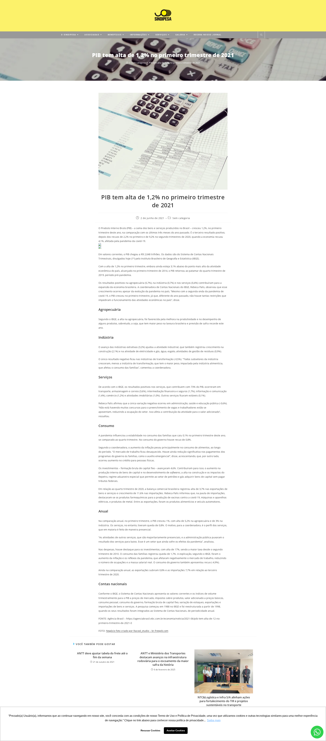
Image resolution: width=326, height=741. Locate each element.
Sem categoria (181, 218)
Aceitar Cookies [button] (176, 730)
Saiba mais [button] (214, 720)
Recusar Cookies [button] (150, 730)
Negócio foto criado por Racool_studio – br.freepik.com (137, 630)
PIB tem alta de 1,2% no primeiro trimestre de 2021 (174, 62)
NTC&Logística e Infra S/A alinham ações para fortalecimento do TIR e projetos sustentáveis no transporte (224, 701)
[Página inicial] (127, 62)
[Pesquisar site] (261, 35)
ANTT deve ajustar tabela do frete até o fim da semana (102, 655)
